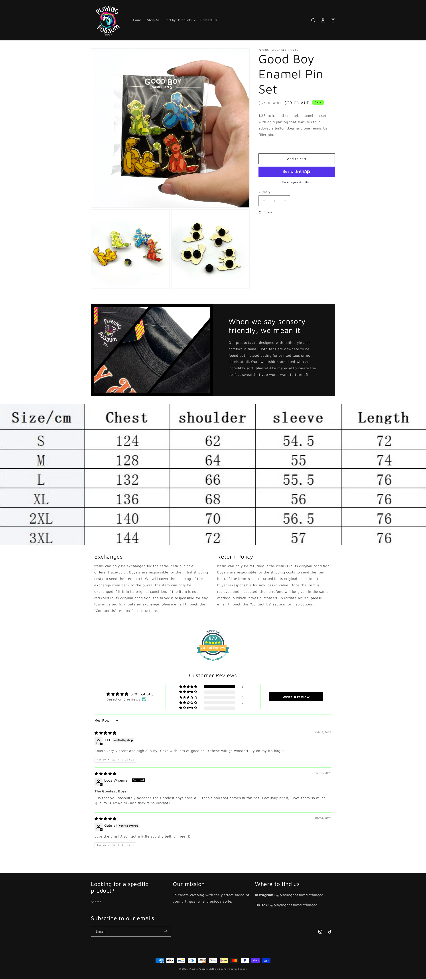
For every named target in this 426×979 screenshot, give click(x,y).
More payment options (297, 182)
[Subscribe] (166, 931)
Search (96, 902)
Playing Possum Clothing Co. (206, 968)
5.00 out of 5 (142, 694)
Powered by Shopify (235, 968)
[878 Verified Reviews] (213, 663)
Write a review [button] (296, 697)
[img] (105, 733)
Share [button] (268, 212)
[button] (180, 20)
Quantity (264, 192)
